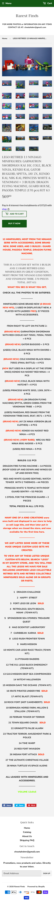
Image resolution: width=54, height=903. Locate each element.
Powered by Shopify (36, 886)
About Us (27, 836)
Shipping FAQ (27, 840)
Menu (8, 3)
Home (4, 38)
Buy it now (14, 223)
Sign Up (46, 873)
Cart (49, 3)
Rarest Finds (27, 16)
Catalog (27, 832)
